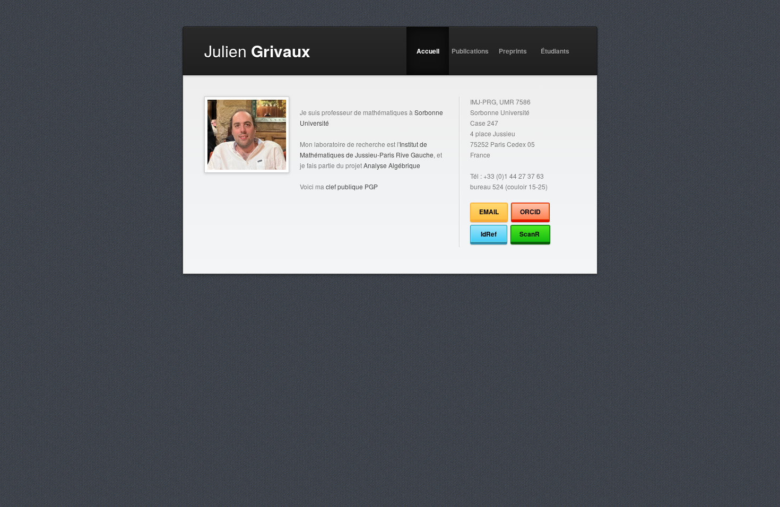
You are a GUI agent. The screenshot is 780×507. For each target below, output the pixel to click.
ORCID (530, 211)
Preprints (513, 51)
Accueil (428, 51)
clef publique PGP (352, 186)
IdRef (488, 234)
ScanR (530, 234)
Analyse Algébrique (391, 165)
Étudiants (555, 51)
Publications (470, 51)
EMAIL (489, 211)
